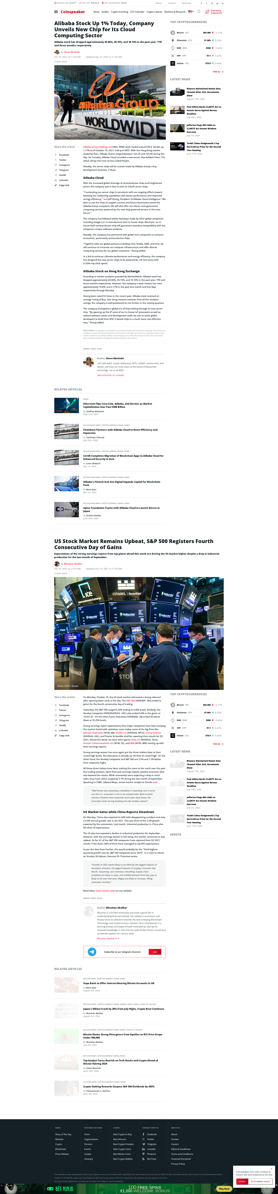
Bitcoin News (89, 978)
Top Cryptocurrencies (188, 22)
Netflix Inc (121, 732)
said (105, 199)
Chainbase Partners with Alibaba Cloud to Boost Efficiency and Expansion (120, 431)
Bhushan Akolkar (73, 563)
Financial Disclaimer (181, 1158)
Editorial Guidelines (181, 1149)
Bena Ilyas (91, 489)
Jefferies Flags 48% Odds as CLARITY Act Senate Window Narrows (201, 128)
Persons (88, 1144)
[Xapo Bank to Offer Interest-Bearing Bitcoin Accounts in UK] (66, 985)
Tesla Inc (135, 739)
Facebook (64, 154)
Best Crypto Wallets (123, 1158)
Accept (242, 1182)
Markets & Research (174, 11)
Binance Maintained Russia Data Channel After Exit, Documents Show (204, 92)
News (96, 11)
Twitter (62, 159)
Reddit (62, 175)
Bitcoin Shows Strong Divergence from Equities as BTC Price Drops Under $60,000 (122, 1036)
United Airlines (153, 732)
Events (175, 834)
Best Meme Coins (122, 1153)
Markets (59, 1139)
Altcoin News (90, 1082)
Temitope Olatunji (95, 437)
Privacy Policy (178, 1163)
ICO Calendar (137, 11)
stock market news (105, 890)
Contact (172, 3)
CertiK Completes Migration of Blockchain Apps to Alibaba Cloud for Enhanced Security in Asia (123, 457)
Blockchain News (91, 425)
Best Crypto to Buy (122, 1134)
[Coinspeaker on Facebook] (201, 3)
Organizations (91, 1139)
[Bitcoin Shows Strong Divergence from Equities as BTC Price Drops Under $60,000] (66, 1037)
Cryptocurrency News (112, 425)
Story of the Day (148, 1004)
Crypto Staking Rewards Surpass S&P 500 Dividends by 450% (118, 1086)
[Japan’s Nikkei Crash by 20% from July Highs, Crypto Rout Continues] (66, 1011)
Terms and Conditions (182, 1153)
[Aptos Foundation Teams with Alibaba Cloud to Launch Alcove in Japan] (66, 510)
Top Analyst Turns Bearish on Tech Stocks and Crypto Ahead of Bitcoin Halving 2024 (120, 1062)
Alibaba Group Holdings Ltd (97, 146)
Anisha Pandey (93, 515)
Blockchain (60, 1149)
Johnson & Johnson (93, 732)
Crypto (58, 1144)
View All (217, 72)
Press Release (62, 1153)
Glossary (88, 1158)
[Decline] (271, 1168)
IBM (132, 743)
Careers (175, 1144)
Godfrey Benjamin (95, 411)
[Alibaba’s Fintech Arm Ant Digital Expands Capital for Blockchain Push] (66, 484)
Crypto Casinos (154, 11)
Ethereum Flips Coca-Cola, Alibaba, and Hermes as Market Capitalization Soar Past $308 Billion (117, 405)
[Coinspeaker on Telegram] (212, 3)
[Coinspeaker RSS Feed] (223, 3)
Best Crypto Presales (123, 1144)
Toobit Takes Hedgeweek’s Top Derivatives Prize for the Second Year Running (204, 147)
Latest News (180, 79)
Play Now (224, 1188)
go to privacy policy (260, 1182)
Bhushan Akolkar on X (108, 938)
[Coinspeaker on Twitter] (207, 3)
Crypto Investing (119, 11)
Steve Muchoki (72, 51)
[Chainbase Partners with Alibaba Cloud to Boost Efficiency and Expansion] (66, 432)
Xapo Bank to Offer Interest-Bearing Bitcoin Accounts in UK (118, 983)
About (159, 3)
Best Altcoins (119, 1139)
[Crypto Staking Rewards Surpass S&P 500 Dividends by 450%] (66, 1089)
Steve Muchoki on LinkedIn (110, 375)
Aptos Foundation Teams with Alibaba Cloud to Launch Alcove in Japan (121, 509)
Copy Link (63, 185)
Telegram (64, 170)
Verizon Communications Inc (98, 743)
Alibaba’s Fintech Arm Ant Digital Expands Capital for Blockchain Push (121, 483)
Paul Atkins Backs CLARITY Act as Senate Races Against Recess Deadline (204, 110)
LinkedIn (63, 180)
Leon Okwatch (93, 463)
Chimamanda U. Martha (98, 1091)
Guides (105, 11)
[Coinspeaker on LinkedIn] (217, 3)
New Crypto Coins (122, 1149)
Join (155, 951)
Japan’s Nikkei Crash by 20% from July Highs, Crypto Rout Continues (123, 1008)
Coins (87, 1134)
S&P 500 (130, 700)
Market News (89, 349)
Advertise (186, 3)
